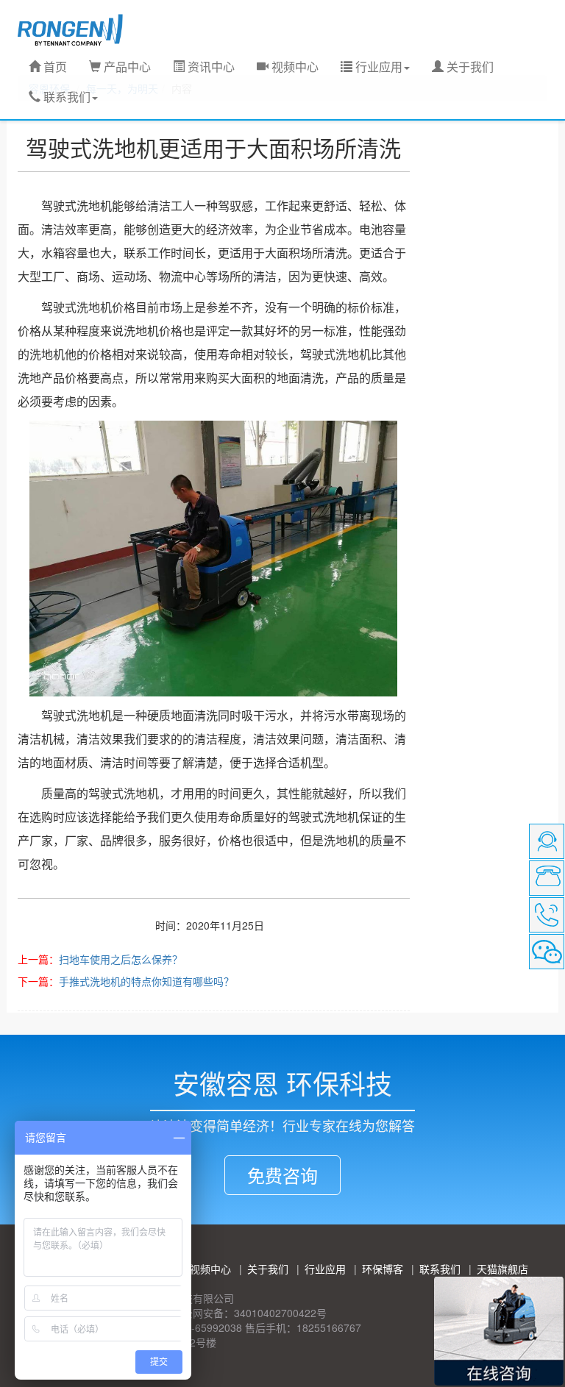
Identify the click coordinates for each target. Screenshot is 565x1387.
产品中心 (126, 66)
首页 (53, 66)
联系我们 (440, 1268)
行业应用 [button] (377, 66)
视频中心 (294, 66)
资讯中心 (210, 66)
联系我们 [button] (65, 96)
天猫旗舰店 (502, 1268)
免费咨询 (282, 1175)
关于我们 (469, 66)
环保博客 (382, 1268)
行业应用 (325, 1268)
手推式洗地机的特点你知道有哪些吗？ (146, 981)
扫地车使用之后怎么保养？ (120, 959)
